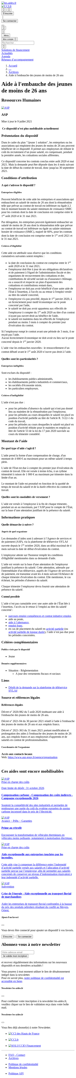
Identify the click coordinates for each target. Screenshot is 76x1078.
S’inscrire (7, 13)
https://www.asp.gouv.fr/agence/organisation (32, 757)
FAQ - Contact (16, 1054)
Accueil (12, 65)
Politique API (16, 1073)
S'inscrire (7, 936)
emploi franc (15, 625)
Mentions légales (17, 1067)
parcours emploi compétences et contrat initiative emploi (39, 615)
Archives (13, 72)
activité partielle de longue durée (26, 632)
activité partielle (55, 628)
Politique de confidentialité (23, 1064)
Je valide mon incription (15, 956)
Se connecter (9, 21)
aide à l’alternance (18, 622)
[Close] (2, 925)
